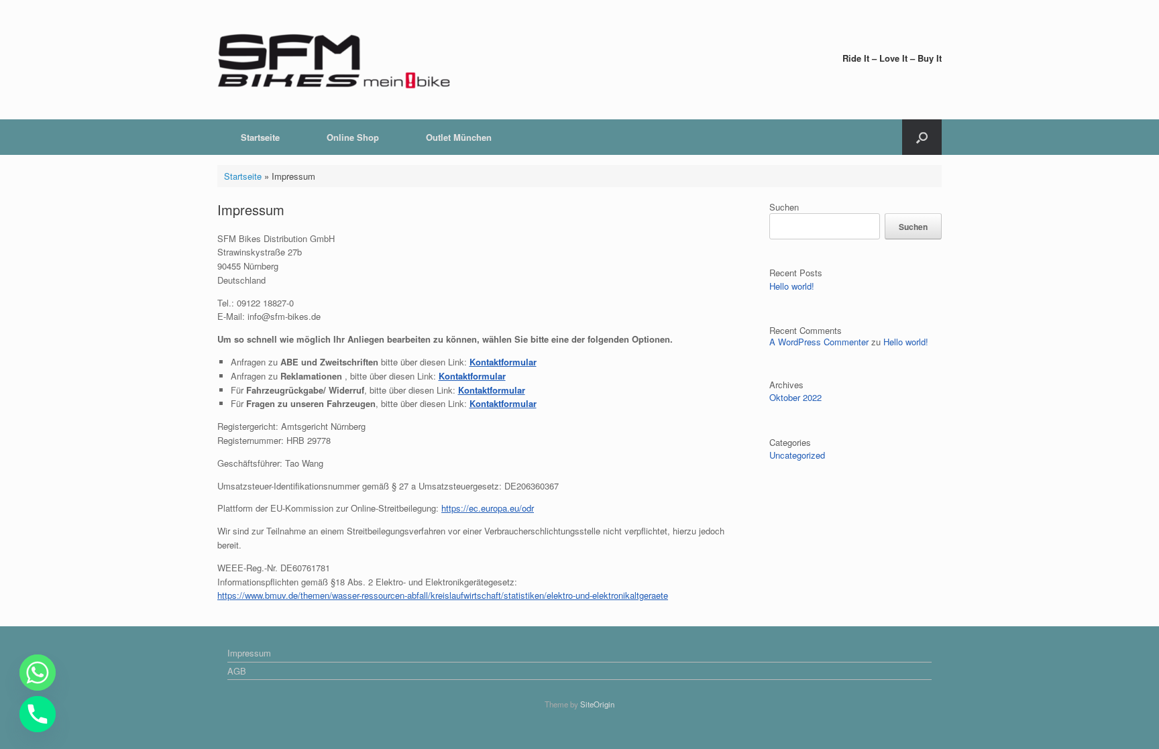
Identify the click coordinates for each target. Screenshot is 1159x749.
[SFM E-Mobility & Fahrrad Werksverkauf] (334, 59)
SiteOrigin (597, 704)
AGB (236, 671)
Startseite (260, 137)
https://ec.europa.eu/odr (487, 508)
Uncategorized (797, 455)
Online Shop (353, 137)
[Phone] (37, 714)
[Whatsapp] (37, 672)
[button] (922, 137)
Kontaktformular (472, 375)
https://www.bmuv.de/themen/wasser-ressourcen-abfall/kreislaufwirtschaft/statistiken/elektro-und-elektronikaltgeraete (442, 595)
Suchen (784, 206)
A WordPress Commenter (819, 341)
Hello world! (791, 286)
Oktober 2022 (795, 397)
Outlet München (459, 137)
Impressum (249, 652)
